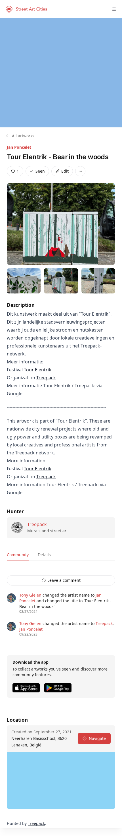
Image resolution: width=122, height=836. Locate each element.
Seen (40, 171)
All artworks (23, 135)
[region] (61, 72)
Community (18, 554)
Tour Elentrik (37, 370)
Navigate (97, 738)
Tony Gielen (30, 595)
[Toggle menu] (114, 9)
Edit (65, 171)
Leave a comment (64, 580)
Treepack (46, 377)
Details (44, 554)
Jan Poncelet (19, 147)
